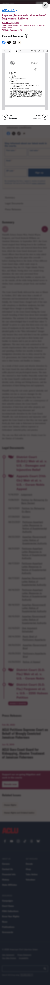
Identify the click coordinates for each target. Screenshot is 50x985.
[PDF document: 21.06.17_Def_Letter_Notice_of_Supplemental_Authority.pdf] (25, 79)
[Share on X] (9, 43)
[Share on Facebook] (4, 43)
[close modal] (45, 4)
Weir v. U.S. (8, 10)
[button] (14, 43)
